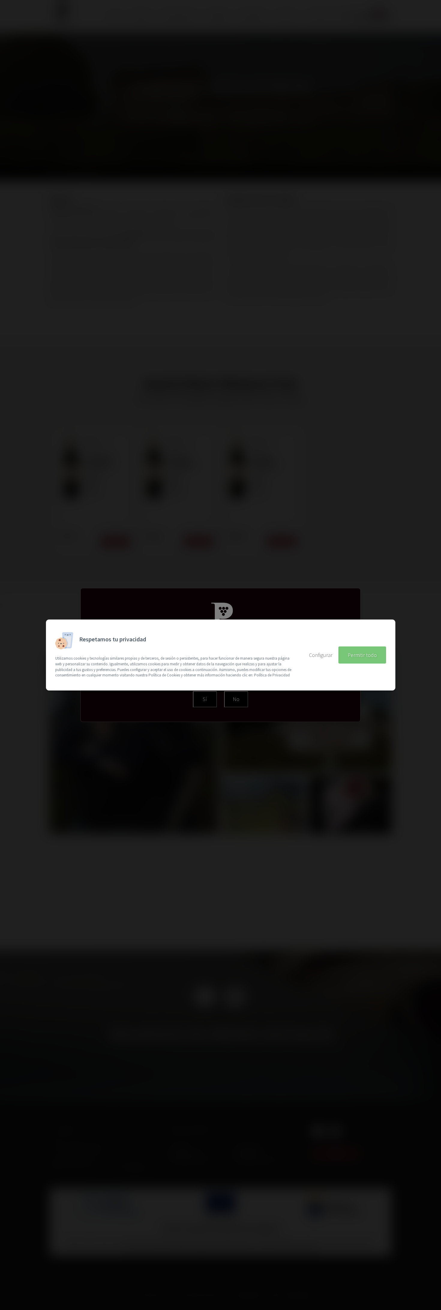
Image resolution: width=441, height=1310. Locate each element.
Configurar (320, 655)
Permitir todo (362, 655)
